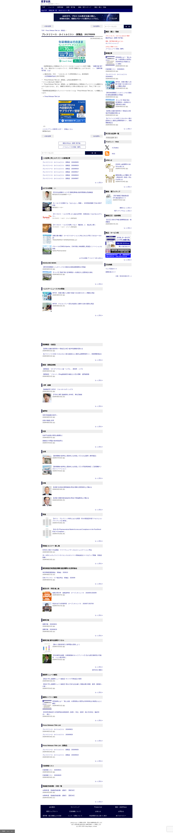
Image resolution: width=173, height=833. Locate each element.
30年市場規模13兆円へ (50, 415)
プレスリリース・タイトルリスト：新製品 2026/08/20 (61, 162)
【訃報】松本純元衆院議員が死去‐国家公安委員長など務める (72, 487)
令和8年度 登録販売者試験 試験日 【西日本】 (59, 795)
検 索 (94, 153)
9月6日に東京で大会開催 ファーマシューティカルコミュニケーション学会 (67, 550)
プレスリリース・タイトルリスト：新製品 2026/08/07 (61, 178)
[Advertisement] (72, 330)
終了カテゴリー (121, 815)
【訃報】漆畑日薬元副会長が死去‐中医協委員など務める (70, 498)
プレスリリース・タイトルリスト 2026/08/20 (58, 734)
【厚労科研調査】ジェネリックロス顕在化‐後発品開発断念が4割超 (64, 267)
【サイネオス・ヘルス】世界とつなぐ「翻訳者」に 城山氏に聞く (74, 225)
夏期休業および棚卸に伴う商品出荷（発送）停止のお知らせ (123, 177)
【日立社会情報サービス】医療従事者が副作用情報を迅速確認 (72, 192)
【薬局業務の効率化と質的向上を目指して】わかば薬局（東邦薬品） (74, 456)
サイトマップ (75, 807)
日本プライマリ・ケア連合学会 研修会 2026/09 (59, 577)
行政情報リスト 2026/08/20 (52, 775)
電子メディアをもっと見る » (123, 210)
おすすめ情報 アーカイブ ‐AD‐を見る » (91, 258)
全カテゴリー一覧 (64, 10)
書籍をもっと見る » (126, 208)
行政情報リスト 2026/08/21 (52, 770)
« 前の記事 (48, 26)
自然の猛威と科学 (48, 420)
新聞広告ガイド (111, 272)
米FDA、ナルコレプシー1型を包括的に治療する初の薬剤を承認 (73, 303)
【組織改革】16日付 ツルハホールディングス (58, 389)
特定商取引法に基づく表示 (98, 815)
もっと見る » (99, 182)
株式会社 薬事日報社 (86, 824)
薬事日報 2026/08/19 (50, 629)
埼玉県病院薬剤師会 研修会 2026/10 (55, 572)
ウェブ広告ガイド (111, 268)
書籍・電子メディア (84, 7)
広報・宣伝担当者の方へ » (124, 276)
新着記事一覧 (53, 10)
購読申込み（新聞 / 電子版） (115, 38)
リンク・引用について (75, 815)
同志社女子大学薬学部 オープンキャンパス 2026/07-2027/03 (73, 603)
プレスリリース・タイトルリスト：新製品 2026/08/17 (61, 172)
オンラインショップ (112, 43)
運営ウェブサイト (52, 811)
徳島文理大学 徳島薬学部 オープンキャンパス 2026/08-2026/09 (74, 593)
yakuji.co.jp (73, 822)
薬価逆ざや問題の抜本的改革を (53, 440)
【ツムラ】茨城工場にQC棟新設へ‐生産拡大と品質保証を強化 (72, 272)
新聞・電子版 (70, 7)
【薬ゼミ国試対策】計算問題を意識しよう (66, 644)
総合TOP (44, 10)
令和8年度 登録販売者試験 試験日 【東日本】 (59, 790)
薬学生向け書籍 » (97, 670)
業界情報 (60, 7)
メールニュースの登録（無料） (72, 147)
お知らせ (98, 811)
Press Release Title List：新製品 (55, 30)
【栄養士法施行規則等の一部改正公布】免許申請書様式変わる (63, 348)
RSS (113, 153)
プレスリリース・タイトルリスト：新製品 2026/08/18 (61, 168)
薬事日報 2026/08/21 (50, 624)
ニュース (51, 7)
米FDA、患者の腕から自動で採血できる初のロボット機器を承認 (73, 293)
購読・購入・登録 (100, 7)
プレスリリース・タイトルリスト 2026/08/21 (58, 729)
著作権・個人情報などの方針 (52, 815)
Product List (98, 807)
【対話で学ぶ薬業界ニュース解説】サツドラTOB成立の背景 (62, 679)
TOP (43, 7)
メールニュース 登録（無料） (115, 49)
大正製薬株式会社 (50, 76)
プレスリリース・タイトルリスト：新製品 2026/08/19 (61, 165)
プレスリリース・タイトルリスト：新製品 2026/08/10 (61, 175)
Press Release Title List (52, 96)
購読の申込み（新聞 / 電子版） (72, 143)
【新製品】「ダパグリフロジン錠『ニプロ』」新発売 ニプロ (63, 369)
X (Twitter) (115, 147)
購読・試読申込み (121, 807)
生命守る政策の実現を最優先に (53, 435)
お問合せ (121, 811)
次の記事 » (97, 26)
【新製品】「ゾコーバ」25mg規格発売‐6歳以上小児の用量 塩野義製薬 (66, 374)
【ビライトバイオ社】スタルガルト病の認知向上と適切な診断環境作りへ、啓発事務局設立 (72, 354)
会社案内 (52, 807)
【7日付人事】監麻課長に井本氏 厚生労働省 (67, 394)
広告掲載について (75, 811)
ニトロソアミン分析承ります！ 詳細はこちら (58, 129)
